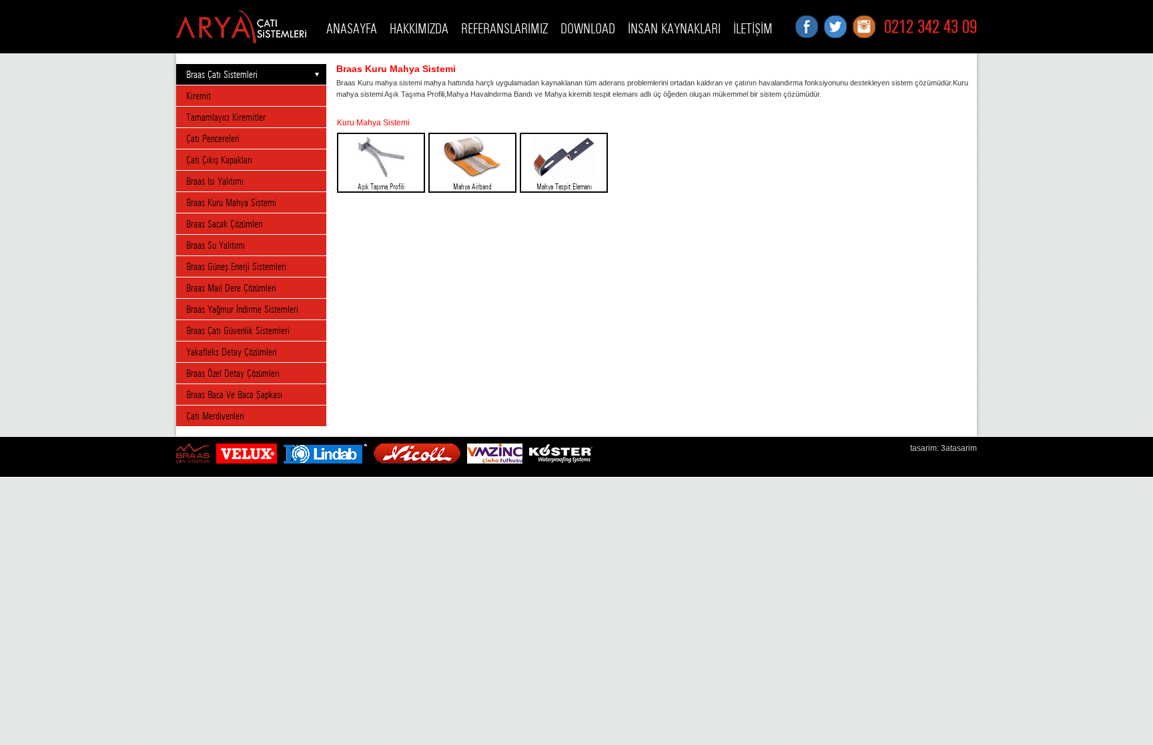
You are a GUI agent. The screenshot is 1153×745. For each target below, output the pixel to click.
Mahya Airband (472, 186)
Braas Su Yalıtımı (215, 245)
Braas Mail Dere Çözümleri (231, 287)
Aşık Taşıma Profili (381, 186)
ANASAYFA (351, 29)
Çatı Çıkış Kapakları (219, 159)
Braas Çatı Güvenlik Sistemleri (238, 330)
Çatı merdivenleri (215, 416)
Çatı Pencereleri (213, 138)
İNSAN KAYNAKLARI (674, 29)
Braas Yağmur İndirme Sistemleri (242, 309)
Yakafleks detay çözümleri (231, 351)
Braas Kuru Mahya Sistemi (231, 202)
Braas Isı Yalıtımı (215, 181)
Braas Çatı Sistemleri (222, 74)
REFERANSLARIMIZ (504, 29)
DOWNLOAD (587, 29)
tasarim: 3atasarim (943, 448)
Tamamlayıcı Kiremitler (226, 117)
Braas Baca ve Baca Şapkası (234, 394)
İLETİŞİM (753, 29)
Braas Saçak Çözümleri (224, 223)
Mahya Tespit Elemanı (564, 186)
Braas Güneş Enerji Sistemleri (236, 266)
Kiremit (198, 95)
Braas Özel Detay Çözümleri (233, 373)
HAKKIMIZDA (419, 29)
